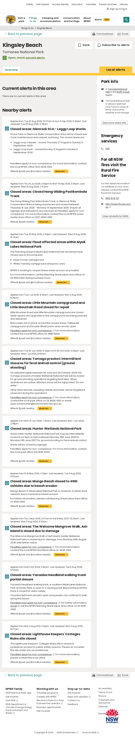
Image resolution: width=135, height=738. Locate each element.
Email (125, 33)
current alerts (35, 57)
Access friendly (60, 4)
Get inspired (42, 4)
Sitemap (103, 706)
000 (107, 148)
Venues (124, 4)
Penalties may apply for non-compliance (33, 602)
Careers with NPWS (46, 696)
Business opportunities (49, 707)
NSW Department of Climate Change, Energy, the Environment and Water (19, 708)
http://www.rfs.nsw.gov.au (118, 206)
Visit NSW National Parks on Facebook (9, 732)
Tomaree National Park (116, 91)
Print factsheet (105, 33)
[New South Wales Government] (112, 716)
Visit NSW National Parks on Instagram (16, 732)
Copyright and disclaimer (106, 701)
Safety (29, 4)
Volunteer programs (47, 692)
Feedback (73, 704)
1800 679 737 (112, 198)
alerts (115, 70)
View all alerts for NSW (115, 216)
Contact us (74, 700)
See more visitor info (114, 122)
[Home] (11, 19)
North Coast (123, 91)
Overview (11, 70)
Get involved (43, 710)
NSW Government (66, 732)
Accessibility (105, 688)
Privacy (102, 695)
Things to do (27, 28)
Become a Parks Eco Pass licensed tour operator (50, 702)
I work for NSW (89, 732)
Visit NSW (10, 700)
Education (77, 4)
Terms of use (105, 692)
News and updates (78, 696)
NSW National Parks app (18, 692)
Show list (60, 171)
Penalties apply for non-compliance (31, 330)
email (13, 606)
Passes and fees (108, 4)
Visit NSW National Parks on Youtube (24, 732)
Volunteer (91, 4)
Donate (102, 713)
